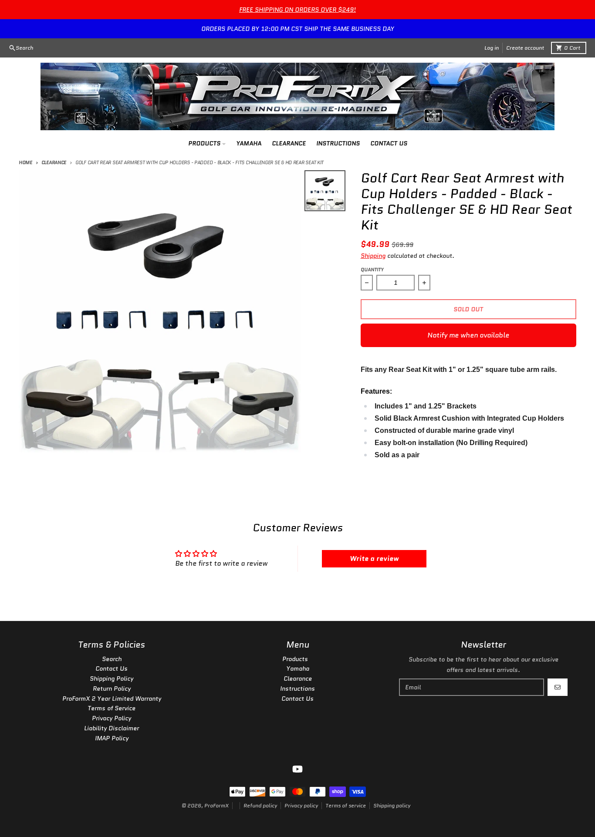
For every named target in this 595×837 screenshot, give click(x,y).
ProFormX (216, 805)
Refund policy (260, 805)
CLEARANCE (53, 162)
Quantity (372, 269)
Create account (525, 47)
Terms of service (345, 805)
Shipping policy (391, 805)
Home (25, 162)
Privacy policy (301, 805)
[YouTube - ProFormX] (297, 769)
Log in (491, 47)
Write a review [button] (374, 559)
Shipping (373, 255)
